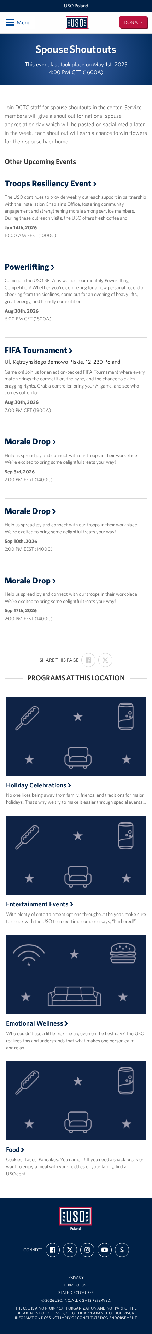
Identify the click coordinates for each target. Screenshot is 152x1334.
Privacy (76, 1277)
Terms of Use (76, 1285)
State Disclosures (76, 1292)
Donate (133, 22)
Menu (17, 22)
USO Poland (76, 5)
